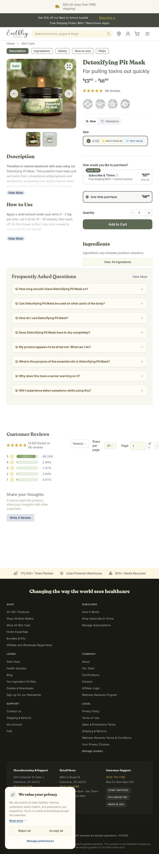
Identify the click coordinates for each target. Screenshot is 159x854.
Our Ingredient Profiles (21, 681)
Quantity (88, 212)
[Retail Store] (119, 34)
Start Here (13, 661)
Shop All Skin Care (18, 625)
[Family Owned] (88, 104)
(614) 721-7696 (69, 786)
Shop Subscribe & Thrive (98, 618)
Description (17, 51)
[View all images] (69, 66)
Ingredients (42, 51)
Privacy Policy (90, 711)
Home (10, 43)
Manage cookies (92, 751)
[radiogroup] (117, 186)
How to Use (83, 51)
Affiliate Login (91, 688)
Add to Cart (117, 224)
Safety (62, 51)
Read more (16, 820)
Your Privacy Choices (95, 744)
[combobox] (79, 443)
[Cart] (137, 34)
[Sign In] (128, 34)
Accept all (56, 830)
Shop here (107, 17)
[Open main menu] (147, 34)
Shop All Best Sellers (20, 618)
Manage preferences (40, 841)
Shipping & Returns (19, 717)
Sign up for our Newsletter (24, 694)
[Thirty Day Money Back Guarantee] (113, 104)
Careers (87, 681)
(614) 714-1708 (23, 786)
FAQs (102, 51)
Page (124, 445)
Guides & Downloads (20, 688)
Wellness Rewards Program (99, 694)
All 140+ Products (18, 612)
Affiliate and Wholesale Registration (30, 645)
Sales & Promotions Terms (99, 724)
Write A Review (20, 517)
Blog (9, 675)
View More (15, 192)
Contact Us (14, 711)
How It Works (90, 612)
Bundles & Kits (16, 638)
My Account (14, 724)
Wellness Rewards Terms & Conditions (106, 737)
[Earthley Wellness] (18, 34)
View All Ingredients (117, 262)
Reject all (24, 830)
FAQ (9, 731)
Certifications (90, 675)
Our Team (88, 668)
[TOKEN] (123, 835)
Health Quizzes (16, 668)
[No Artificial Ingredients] (125, 104)
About (86, 661)
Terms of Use (90, 717)
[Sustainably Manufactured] (100, 104)
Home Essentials (17, 631)
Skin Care (28, 43)
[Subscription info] (116, 175)
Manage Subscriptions (96, 625)
